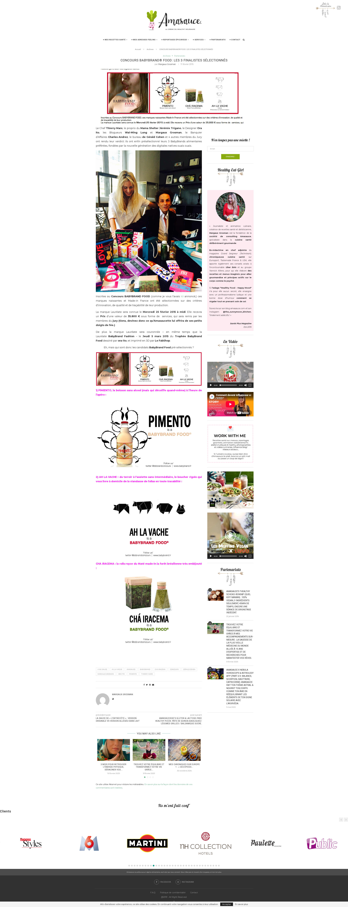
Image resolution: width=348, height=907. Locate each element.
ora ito (121, 674)
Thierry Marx (147, 674)
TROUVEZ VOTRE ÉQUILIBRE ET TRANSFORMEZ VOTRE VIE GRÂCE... (149, 767)
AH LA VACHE (108, 477)
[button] (230, 374)
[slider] (228, 385)
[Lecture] (210, 385)
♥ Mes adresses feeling (143, 40)
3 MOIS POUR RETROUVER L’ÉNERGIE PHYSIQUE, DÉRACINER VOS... (113, 767)
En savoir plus (241, 904)
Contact (194, 892)
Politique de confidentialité (173, 892)
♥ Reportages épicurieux (174, 40)
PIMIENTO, (105, 390)
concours (174, 669)
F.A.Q (152, 892)
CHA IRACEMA (105, 563)
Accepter (226, 904)
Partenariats (179, 56)
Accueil (138, 49)
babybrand (145, 669)
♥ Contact (235, 40)
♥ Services (198, 40)
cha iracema (160, 669)
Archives (150, 49)
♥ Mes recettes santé (114, 40)
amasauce (131, 669)
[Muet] (245, 385)
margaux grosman (167, 64)
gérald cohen (189, 669)
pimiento (133, 674)
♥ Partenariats (218, 40)
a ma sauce (102, 669)
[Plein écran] (250, 385)
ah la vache (117, 669)
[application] (230, 375)
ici (182, 296)
